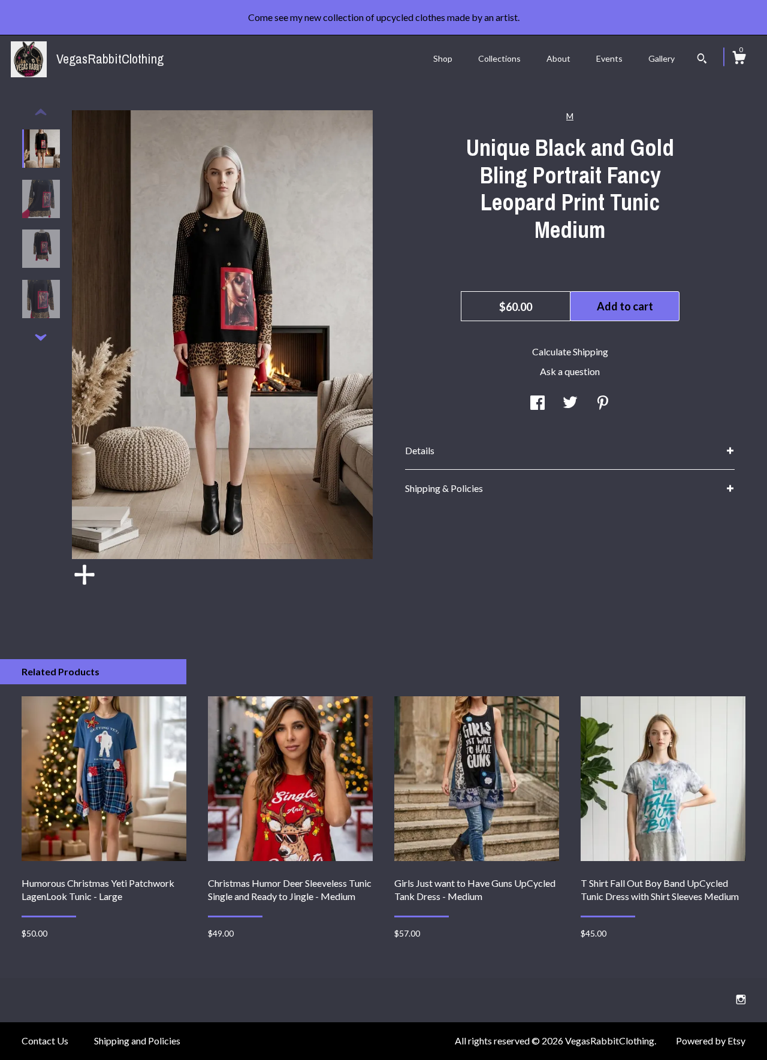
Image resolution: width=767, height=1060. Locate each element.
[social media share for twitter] (570, 403)
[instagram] (740, 999)
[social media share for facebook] (537, 403)
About (558, 58)
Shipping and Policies (137, 1040)
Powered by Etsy (710, 1040)
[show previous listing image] (40, 112)
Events (609, 58)
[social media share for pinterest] (603, 403)
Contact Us (45, 1040)
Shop (442, 58)
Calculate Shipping (570, 351)
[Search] (701, 60)
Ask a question (570, 371)
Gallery (661, 58)
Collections (499, 58)
